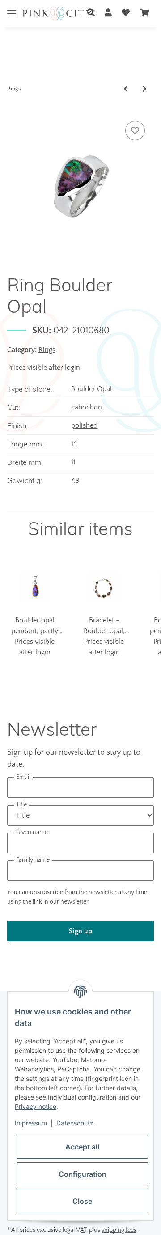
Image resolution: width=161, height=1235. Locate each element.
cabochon (86, 407)
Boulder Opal (91, 389)
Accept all (82, 1146)
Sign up (80, 931)
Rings (46, 350)
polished (84, 425)
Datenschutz (74, 1123)
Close (82, 1201)
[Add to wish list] (135, 130)
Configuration (82, 1174)
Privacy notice (35, 1106)
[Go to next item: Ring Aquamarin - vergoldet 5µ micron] (144, 89)
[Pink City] (59, 13)
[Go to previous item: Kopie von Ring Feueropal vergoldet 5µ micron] (125, 89)
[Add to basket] (14, 109)
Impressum (31, 1123)
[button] (91, 13)
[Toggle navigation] (11, 6)
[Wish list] (126, 13)
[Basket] (144, 13)
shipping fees (119, 1230)
